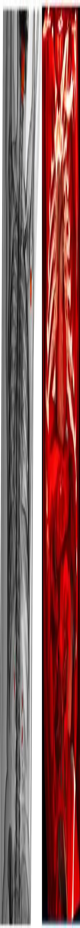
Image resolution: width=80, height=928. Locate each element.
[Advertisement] (40, 274)
